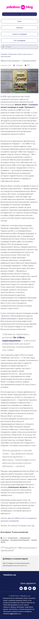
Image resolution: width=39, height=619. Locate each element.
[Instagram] (25, 588)
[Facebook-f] (21, 588)
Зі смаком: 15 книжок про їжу (21, 526)
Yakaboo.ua (9, 575)
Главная (4, 54)
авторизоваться (20, 566)
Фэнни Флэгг (13, 538)
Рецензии (13, 54)
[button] (19, 21)
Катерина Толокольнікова (20, 540)
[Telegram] (30, 588)
